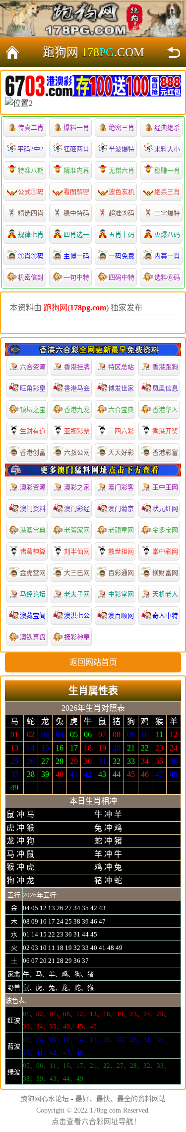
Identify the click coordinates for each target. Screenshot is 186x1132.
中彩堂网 (121, 594)
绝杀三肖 (167, 191)
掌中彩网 (165, 551)
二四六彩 (121, 431)
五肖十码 (121, 234)
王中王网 (165, 487)
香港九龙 (77, 409)
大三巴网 (77, 572)
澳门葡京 (121, 508)
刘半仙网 (77, 551)
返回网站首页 (93, 662)
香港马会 (77, 388)
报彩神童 (77, 637)
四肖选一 (76, 234)
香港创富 (33, 452)
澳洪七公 (77, 615)
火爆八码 (167, 234)
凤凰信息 (165, 388)
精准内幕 (76, 170)
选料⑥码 (167, 277)
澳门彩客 (121, 487)
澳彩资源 (33, 487)
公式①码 (31, 191)
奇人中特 (165, 615)
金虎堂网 (33, 572)
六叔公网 (77, 452)
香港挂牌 (77, 367)
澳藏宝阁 (33, 615)
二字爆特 (167, 213)
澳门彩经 (77, 508)
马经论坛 (33, 594)
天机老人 (165, 594)
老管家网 (77, 530)
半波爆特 (121, 149)
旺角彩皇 (33, 388)
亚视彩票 (77, 431)
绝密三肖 (121, 127)
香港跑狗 (165, 367)
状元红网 (165, 508)
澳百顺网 (121, 615)
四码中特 (121, 277)
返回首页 (12, 52)
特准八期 (31, 170)
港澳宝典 (33, 530)
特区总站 (121, 367)
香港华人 (165, 409)
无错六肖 (121, 170)
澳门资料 (33, 508)
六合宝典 (121, 409)
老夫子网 (77, 594)
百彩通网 (121, 572)
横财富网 (165, 572)
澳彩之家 (77, 487)
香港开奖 (165, 431)
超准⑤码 (121, 213)
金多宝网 (165, 530)
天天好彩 (121, 452)
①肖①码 (31, 256)
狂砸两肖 (76, 149)
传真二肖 (31, 127)
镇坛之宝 (33, 409)
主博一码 (76, 256)
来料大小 (167, 149)
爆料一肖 (76, 127)
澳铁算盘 (33, 637)
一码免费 (121, 256)
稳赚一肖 (167, 170)
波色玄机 (121, 191)
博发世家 (121, 388)
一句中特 (76, 277)
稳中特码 (76, 213)
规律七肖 (31, 234)
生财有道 (33, 431)
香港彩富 (165, 452)
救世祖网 (121, 551)
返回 (173, 52)
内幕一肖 (167, 256)
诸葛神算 (33, 551)
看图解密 (76, 191)
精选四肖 (31, 213)
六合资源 (33, 367)
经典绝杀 (167, 127)
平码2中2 (30, 149)
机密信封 (31, 277)
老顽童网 (121, 530)
